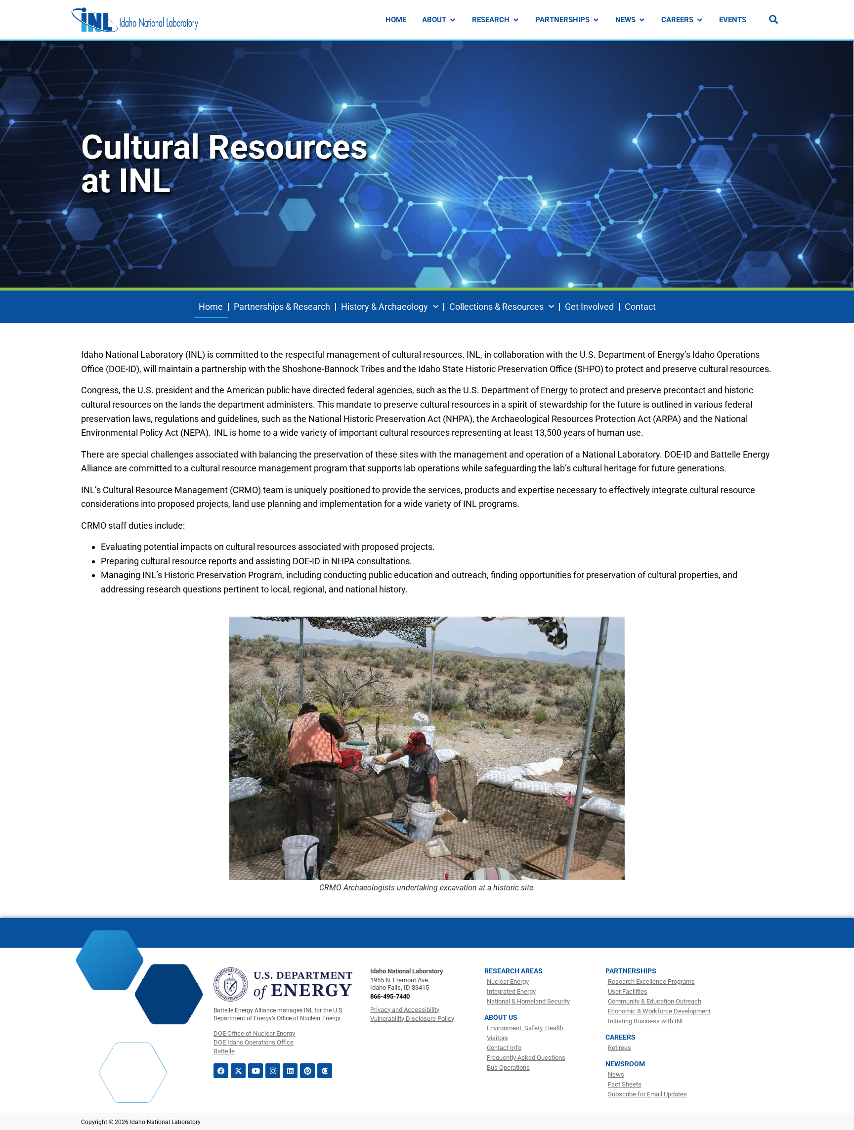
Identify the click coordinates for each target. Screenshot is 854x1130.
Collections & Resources (496, 306)
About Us (500, 1017)
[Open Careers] (699, 20)
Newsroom (625, 1064)
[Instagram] (272, 1070)
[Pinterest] (307, 1070)
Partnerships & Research (282, 306)
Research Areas (513, 971)
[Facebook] (221, 1070)
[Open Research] (515, 20)
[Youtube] (255, 1070)
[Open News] (641, 20)
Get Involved (589, 306)
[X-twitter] (238, 1070)
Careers (620, 1037)
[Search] (773, 19)
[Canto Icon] (324, 1070)
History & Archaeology (384, 306)
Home (211, 306)
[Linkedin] (290, 1070)
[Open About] (452, 20)
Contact (640, 306)
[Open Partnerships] (595, 20)
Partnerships (630, 971)
